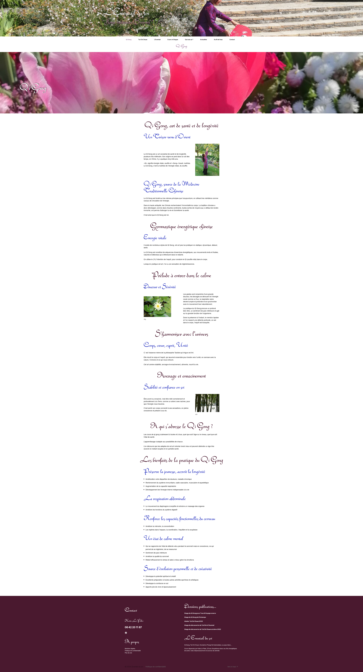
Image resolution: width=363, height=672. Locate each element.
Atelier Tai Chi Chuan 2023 (193, 621)
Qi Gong (128, 39)
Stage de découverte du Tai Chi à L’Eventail (199, 625)
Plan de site (128, 653)
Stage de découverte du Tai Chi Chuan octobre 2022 (202, 629)
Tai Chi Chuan (142, 39)
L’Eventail (157, 39)
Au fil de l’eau (218, 39)
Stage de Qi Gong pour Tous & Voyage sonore (200, 613)
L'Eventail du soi (125, 12)
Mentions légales (130, 648)
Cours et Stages (172, 39)
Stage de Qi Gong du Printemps (195, 617)
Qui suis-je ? (189, 39)
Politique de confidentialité (133, 651)
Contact (232, 39)
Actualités (203, 39)
